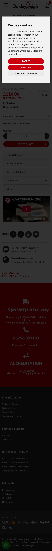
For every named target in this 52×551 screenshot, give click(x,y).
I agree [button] (26, 61)
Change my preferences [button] (26, 73)
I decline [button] (26, 67)
